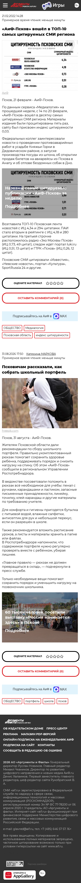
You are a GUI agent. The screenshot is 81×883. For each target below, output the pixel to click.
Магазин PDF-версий (38, 734)
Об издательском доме (23, 728)
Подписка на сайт (19, 745)
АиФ (5, 93)
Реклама (10, 734)
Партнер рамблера (37, 864)
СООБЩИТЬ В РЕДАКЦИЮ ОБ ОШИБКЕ (32, 750)
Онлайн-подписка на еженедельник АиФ (38, 739)
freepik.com (10, 431)
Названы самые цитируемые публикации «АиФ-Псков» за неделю (36, 193)
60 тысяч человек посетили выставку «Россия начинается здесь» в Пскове (37, 617)
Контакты (46, 745)
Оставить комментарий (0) (41, 298)
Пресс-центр (56, 728)
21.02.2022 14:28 (12, 16)
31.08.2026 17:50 (12, 354)
